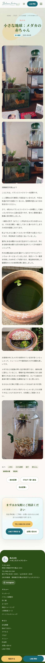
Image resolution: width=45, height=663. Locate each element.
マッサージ (6, 593)
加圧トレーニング (8, 607)
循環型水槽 (6, 471)
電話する (11, 658)
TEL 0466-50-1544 (22, 524)
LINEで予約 (6, 649)
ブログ (15, 16)
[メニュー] (41, 4)
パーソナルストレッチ (10, 614)
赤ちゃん (34, 467)
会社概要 (5, 625)
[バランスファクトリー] (11, 3)
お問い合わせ (32, 531)
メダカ (10, 467)
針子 (27, 467)
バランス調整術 (7, 597)
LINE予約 (32, 4)
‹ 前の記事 (13, 480)
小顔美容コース (7, 611)
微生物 (15, 471)
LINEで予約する (14, 531)
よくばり (5, 604)
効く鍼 (4, 600)
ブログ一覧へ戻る (29, 480)
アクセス (5, 632)
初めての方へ (6, 628)
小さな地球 (19, 467)
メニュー (5, 638)
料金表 (4, 642)
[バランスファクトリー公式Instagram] (24, 4)
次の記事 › (22, 487)
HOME (9, 16)
